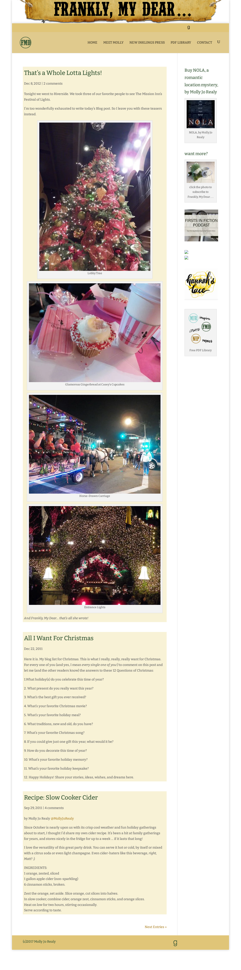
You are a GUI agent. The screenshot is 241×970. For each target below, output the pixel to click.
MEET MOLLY (113, 43)
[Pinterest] (206, 29)
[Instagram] (211, 29)
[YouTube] (200, 29)
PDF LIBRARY (181, 43)
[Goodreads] (188, 29)
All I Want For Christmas (58, 638)
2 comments (53, 84)
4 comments (54, 808)
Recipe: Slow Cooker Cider (61, 797)
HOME (92, 43)
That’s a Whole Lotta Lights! (63, 73)
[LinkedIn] (194, 29)
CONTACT (204, 43)
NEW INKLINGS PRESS (147, 43)
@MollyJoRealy (62, 819)
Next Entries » (156, 927)
